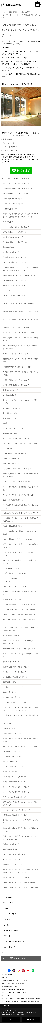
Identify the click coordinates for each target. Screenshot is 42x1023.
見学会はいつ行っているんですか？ (14, 672)
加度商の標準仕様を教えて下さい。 (14, 500)
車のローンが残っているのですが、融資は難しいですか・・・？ (20, 655)
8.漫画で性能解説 (8, 947)
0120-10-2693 (10, 983)
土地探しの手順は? (9, 290)
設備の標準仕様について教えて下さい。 (16, 193)
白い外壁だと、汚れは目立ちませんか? (16, 327)
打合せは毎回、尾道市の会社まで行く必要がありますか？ (20, 313)
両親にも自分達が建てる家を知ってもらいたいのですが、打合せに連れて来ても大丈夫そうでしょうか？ (20, 215)
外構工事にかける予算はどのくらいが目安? (17, 285)
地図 (25, 981)
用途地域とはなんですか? (11, 209)
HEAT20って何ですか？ (11, 761)
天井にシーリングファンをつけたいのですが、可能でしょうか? (20, 401)
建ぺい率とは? (8, 222)
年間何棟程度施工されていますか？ (14, 280)
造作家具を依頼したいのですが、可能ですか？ (18, 877)
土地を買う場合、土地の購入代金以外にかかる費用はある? (20, 339)
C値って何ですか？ (9, 723)
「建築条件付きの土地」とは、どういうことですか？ (20, 513)
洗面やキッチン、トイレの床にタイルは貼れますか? (20, 443)
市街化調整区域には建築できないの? (15, 257)
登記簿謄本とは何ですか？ (12, 682)
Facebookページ (9, 143)
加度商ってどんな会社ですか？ (13, 204)
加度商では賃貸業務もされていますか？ (16, 667)
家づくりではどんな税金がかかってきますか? (18, 438)
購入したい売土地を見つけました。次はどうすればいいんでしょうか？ (20, 579)
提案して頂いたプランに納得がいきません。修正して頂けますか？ (20, 545)
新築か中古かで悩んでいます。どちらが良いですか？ (20, 649)
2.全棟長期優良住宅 (9, 914)
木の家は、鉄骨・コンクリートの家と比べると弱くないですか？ (20, 373)
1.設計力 (5, 908)
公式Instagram (8, 139)
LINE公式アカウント (10, 151)
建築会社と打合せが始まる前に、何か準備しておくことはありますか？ (20, 642)
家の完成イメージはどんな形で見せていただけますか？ (20, 621)
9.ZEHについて (7, 953)
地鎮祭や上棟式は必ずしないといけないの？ (17, 539)
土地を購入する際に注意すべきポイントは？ (17, 367)
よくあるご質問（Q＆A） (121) (13, 958)
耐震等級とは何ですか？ (11, 635)
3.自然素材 (6, 919)
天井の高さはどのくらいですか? (13, 413)
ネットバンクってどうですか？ (13, 687)
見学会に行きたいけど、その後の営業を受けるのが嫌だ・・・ (20, 821)
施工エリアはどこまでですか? (13, 859)
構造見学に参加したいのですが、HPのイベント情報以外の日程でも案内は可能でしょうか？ (21, 268)
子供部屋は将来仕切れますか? (13, 199)
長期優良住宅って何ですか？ (12, 733)
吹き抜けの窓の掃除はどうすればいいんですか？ (19, 604)
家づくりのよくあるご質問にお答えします (17, 792)
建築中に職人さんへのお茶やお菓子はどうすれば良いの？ (20, 593)
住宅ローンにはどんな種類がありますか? (16, 854)
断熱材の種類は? (8, 247)
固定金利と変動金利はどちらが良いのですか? (18, 188)
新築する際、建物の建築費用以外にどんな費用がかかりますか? (20, 829)
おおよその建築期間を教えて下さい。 (15, 782)
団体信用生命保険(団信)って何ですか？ (16, 677)
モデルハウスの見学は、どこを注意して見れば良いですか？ (20, 488)
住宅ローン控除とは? (10, 448)
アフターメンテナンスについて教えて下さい (17, 482)
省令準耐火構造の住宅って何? (13, 433)
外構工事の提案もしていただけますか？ (16, 380)
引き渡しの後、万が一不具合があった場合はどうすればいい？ (20, 553)
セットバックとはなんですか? (13, 408)
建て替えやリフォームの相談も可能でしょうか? (18, 332)
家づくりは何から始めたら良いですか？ (16, 227)
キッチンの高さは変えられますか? (14, 453)
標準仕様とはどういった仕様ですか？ (15, 232)
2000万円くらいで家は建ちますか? (14, 797)
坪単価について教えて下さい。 (13, 844)
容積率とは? (7, 423)
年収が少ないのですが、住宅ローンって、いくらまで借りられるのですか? (20, 837)
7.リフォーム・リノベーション (13, 941)
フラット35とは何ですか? (11, 458)
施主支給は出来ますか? (10, 395)
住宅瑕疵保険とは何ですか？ (12, 599)
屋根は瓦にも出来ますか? (11, 771)
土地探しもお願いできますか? (13, 237)
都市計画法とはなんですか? (12, 418)
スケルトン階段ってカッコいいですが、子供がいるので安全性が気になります (20, 629)
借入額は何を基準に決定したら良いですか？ (17, 469)
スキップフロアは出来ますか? (13, 766)
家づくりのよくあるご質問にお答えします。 (17, 183)
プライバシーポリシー (22, 1012)
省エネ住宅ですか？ (9, 692)
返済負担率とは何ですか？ (12, 463)
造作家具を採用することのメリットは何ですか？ (19, 882)
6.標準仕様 (6, 936)
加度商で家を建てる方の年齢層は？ (14, 573)
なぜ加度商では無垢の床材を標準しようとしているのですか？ (20, 297)
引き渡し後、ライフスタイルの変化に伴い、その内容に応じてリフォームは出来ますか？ (20, 708)
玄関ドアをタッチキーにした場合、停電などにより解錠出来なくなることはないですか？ (20, 871)
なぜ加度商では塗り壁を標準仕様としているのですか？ (20, 305)
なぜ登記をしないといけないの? (13, 751)
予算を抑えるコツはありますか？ (14, 568)
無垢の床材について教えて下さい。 (14, 428)
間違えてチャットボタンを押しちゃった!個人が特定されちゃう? (20, 740)
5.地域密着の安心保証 (10, 930)
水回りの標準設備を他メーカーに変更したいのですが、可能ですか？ (20, 347)
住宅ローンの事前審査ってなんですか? (16, 262)
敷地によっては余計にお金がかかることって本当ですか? (20, 321)
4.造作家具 (6, 925)
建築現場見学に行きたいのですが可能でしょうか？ (20, 275)
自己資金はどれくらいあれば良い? (14, 777)
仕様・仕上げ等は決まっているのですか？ (17, 586)
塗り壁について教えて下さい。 (13, 252)
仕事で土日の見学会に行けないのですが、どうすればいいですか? (20, 803)
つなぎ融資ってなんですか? (12, 756)
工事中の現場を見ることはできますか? (16, 385)
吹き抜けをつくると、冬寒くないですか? (16, 810)
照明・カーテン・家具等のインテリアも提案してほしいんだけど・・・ (20, 561)
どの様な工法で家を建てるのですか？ (15, 526)
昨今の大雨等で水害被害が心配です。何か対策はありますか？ (20, 506)
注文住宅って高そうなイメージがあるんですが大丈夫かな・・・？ (20, 360)
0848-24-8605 (20, 983)
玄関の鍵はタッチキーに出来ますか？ (15, 864)
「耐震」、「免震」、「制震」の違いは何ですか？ (20, 614)
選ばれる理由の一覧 (9, 903)
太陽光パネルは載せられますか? (13, 849)
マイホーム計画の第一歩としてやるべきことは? (18, 495)
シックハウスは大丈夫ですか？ (13, 697)
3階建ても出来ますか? (10, 390)
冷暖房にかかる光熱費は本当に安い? (15, 815)
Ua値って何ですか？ (10, 728)
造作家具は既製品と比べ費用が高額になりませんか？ (20, 887)
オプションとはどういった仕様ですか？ (16, 354)
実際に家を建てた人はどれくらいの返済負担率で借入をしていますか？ (20, 475)
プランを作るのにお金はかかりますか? (16, 787)
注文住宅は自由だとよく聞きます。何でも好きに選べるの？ (20, 532)
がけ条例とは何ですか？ (11, 662)
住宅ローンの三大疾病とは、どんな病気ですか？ (19, 609)
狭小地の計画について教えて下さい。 (15, 242)
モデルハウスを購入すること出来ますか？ (17, 702)
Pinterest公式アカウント (11, 147)
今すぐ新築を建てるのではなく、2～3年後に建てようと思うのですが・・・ (20, 519)
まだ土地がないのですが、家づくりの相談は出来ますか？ (20, 716)
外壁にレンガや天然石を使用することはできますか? (20, 746)
